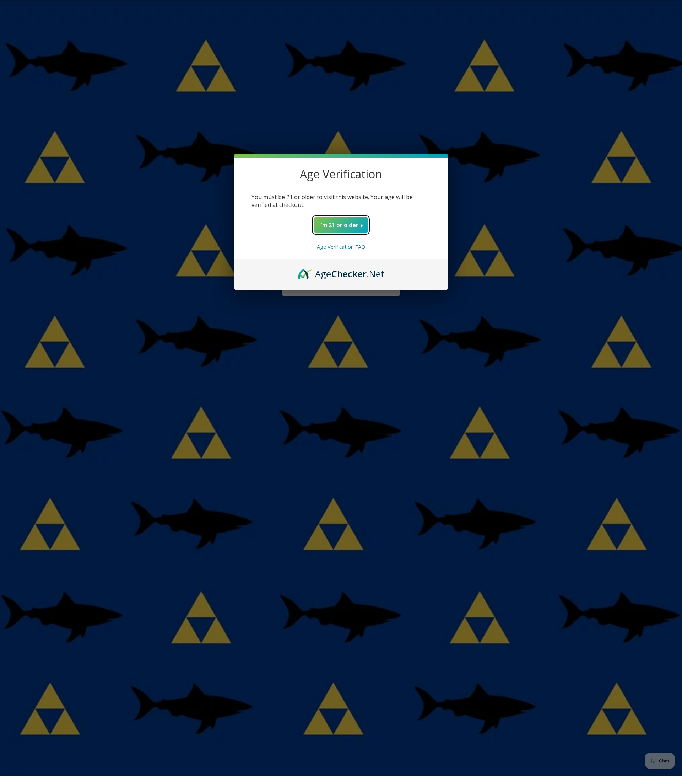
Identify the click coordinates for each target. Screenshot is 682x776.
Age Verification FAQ (341, 246)
